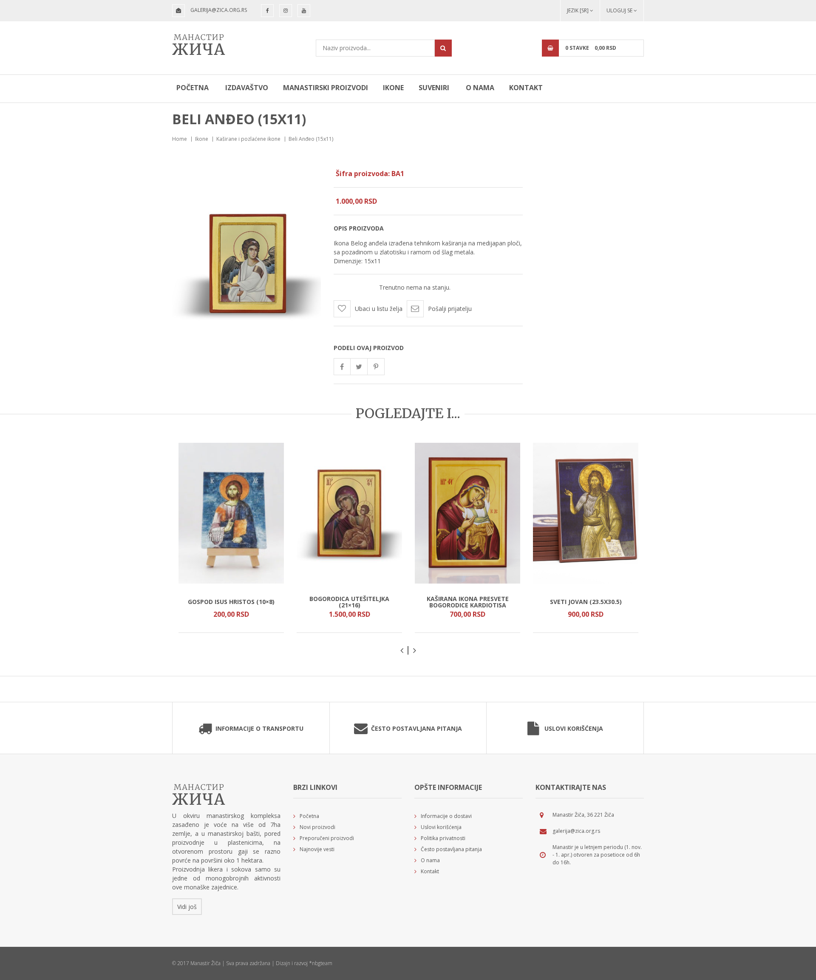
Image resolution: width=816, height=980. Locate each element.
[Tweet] (359, 366)
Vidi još (187, 907)
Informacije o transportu (259, 728)
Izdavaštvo (246, 87)
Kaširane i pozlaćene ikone (248, 138)
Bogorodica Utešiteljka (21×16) (349, 601)
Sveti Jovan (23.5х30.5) (586, 601)
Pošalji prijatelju (450, 309)
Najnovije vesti (317, 849)
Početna (192, 87)
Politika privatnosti (443, 838)
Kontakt (526, 87)
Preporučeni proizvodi (327, 838)
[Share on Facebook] (342, 366)
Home (179, 138)
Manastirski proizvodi (325, 87)
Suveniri (434, 87)
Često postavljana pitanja (416, 728)
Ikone (393, 87)
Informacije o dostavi (446, 816)
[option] (231, 537)
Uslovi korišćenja (573, 728)
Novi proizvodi (317, 827)
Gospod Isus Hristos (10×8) (231, 601)
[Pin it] (376, 366)
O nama (480, 87)
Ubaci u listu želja (378, 309)
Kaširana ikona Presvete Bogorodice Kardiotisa (468, 601)
